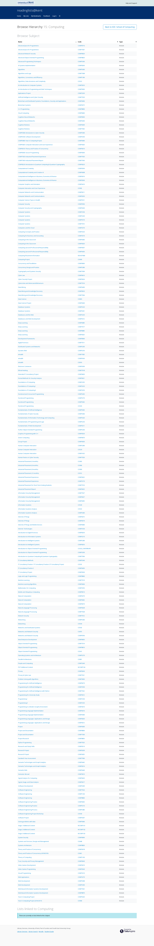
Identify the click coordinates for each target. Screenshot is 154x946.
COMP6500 (81, 572)
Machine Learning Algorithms (27, 584)
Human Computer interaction (27, 453)
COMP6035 (81, 754)
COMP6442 (81, 762)
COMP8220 (81, 164)
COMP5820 (81, 145)
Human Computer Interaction (27, 446)
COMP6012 (81, 723)
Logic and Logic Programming (27, 576)
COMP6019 (81, 865)
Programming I (22, 699)
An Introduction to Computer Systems (30, 85)
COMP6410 (81, 184)
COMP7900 (81, 758)
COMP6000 (81, 727)
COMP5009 (81, 786)
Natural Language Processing (27, 608)
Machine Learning (23, 580)
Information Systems (24, 505)
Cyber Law (21, 275)
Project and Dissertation (25, 730)
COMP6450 (81, 568)
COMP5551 (81, 200)
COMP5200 (81, 430)
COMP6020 (81, 244)
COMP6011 (81, 192)
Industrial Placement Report (27, 489)
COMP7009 (81, 271)
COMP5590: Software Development (29, 137)
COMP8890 (81, 109)
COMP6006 (81, 101)
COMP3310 (81, 873)
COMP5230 (81, 422)
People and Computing (25, 663)
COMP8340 (81, 861)
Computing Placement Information (29, 256)
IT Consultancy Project (25, 572)
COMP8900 (81, 263)
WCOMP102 (81, 829)
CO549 (80, 505)
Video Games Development (27, 865)
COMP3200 (81, 552)
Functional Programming (25, 398)
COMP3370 (81, 228)
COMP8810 (81, 647)
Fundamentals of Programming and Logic (31, 422)
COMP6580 (81, 715)
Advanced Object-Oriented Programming (31, 58)
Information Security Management (29, 493)
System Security (23, 837)
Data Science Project (24, 303)
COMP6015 (81, 517)
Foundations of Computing (26, 382)
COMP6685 (81, 323)
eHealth (20, 354)
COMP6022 (81, 477)
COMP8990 (81, 837)
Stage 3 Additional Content (26, 833)
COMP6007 (81, 248)
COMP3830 (81, 679)
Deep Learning (22, 323)
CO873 (80, 632)
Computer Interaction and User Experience (31, 188)
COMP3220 (81, 386)
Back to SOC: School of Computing (120, 27)
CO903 (80, 461)
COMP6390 (81, 366)
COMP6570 (81, 521)
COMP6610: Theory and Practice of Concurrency (33, 149)
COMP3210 (81, 537)
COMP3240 (81, 216)
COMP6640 (81, 153)
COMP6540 (81, 869)
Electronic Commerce (24, 366)
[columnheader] (47, 42)
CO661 (80, 853)
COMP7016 (81, 283)
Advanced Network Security (27, 54)
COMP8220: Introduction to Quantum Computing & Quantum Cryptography (41, 164)
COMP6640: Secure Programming (28, 153)
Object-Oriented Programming (27, 647)
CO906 (80, 465)
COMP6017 (81, 782)
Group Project (22, 442)
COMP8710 (81, 46)
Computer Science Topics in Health (29, 200)
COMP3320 (81, 232)
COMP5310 (81, 806)
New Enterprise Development (27, 639)
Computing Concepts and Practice (28, 232)
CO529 (80, 449)
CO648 (80, 841)
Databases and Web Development (29, 319)
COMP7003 (81, 129)
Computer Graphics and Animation (29, 184)
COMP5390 (81, 885)
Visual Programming (24, 873)
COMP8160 (81, 358)
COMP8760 (81, 204)
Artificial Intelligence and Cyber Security (30, 97)
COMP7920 (81, 157)
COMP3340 (81, 663)
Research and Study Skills (26, 746)
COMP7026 (81, 457)
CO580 (80, 901)
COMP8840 (81, 576)
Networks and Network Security (28, 632)
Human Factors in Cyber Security (28, 457)
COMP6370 (81, 596)
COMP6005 (81, 501)
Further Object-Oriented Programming (30, 430)
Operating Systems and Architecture (29, 655)
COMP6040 (81, 303)
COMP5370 (81, 398)
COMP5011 (81, 426)
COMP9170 (81, 481)
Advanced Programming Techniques (29, 61)
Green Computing (23, 438)
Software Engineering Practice (27, 802)
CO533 (80, 509)
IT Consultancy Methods (25, 560)
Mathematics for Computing (27, 588)
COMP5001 (81, 311)
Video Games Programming (27, 869)
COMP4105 (81, 382)
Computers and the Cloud (26, 228)
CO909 (80, 469)
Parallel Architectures (25, 659)
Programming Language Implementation (30, 711)
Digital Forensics (23, 343)
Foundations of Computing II (27, 390)
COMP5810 (81, 85)
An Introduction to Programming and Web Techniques (35, 89)
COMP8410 (81, 275)
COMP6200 (81, 750)
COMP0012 (81, 695)
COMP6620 (81, 778)
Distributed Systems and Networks (29, 347)
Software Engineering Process (27, 810)
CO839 (80, 299)
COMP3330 (81, 93)
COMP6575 (81, 105)
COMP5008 (81, 881)
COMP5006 (81, 414)
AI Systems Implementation (26, 65)
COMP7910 (81, 485)
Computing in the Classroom (27, 240)
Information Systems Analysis (27, 509)
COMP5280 (81, 540)
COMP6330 (81, 196)
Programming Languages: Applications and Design (34, 719)
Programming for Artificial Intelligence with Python (33, 691)
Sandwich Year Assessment (27, 758)
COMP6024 (81, 279)
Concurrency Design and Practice (28, 267)
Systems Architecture (25, 845)
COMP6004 (81, 584)
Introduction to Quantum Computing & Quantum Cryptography (37, 556)
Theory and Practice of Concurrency (29, 849)
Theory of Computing (24, 857)
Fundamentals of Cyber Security (28, 414)
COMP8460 (81, 113)
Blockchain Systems (24, 105)
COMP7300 (81, 734)
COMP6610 (81, 149)
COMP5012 (81, 319)
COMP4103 (81, 703)
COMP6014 (81, 766)
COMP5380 (81, 267)
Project (20, 727)
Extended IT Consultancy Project (28, 374)
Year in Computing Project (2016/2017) (30, 901)
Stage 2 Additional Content (26, 829)
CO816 (80, 362)
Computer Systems (24, 212)
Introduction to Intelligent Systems (29, 540)
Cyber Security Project (25, 279)
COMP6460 (81, 240)
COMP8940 (81, 339)
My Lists (26, 16)
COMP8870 (81, 893)
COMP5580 (81, 133)
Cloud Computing (23, 113)
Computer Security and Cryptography (30, 208)
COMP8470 (81, 438)
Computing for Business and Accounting (30, 236)
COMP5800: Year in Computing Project (30, 141)
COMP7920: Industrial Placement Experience (32, 157)
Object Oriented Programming (27, 643)
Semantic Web (22, 770)
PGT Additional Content (25, 667)
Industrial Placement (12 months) (28, 473)
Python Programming (24, 742)
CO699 (80, 259)
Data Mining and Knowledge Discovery (30, 291)
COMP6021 (81, 378)
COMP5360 (81, 61)
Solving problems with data (26, 822)
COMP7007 (81, 50)
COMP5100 (81, 794)
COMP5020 (81, 897)
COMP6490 (81, 287)
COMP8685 (81, 331)
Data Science (22, 299)
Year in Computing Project (26, 897)
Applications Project (24, 93)
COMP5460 (81, 513)
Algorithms (21, 69)
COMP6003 (81, 802)
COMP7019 (81, 580)
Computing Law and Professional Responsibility (33, 248)
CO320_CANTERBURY (84, 548)
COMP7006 (81, 556)
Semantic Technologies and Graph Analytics (32, 762)
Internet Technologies (25, 529)
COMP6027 (81, 497)
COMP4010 (81, 707)
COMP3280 (81, 446)
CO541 (80, 651)
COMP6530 (81, 434)
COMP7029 (81, 97)
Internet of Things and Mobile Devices (30, 525)
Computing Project (24, 259)
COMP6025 (81, 335)
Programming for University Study (28, 695)
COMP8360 (81, 117)
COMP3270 (81, 877)
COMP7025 (81, 889)
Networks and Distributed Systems (29, 628)
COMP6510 (81, 746)
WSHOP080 (81, 256)
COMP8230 (81, 533)
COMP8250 (81, 544)
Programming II (23, 703)
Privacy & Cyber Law (24, 675)
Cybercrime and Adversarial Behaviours (30, 283)
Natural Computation (24, 596)
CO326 (80, 406)
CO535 (80, 564)
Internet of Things (23, 517)
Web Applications (23, 877)
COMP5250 (81, 351)
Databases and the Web (26, 315)
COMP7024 (81, 790)
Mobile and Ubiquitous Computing (29, 592)
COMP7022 (81, 691)
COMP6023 (81, 489)
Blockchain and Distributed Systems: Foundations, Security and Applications (42, 101)
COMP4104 (81, 529)
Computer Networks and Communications (31, 196)
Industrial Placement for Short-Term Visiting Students (35, 485)
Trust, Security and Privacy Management (31, 861)
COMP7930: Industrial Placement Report (30, 160)
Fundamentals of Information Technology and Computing (36, 418)
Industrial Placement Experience (28, 477)
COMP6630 (81, 719)
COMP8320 (81, 291)
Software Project (23, 818)
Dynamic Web (22, 351)
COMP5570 (81, 220)
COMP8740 (81, 635)
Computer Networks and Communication (31, 192)
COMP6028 (81, 608)
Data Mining (22, 287)
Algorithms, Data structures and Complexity (31, 81)
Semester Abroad (23, 774)
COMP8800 (81, 730)
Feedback (46, 16)
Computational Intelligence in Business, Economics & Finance (37, 176)
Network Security (23, 616)
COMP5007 (81, 818)
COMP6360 (81, 121)
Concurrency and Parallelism (27, 263)
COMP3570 (81, 236)
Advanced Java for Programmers (28, 46)
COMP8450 (81, 639)
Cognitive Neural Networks (26, 117)
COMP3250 (81, 390)
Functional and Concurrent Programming (31, 394)
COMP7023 (81, 742)
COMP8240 (81, 671)
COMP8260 (81, 65)
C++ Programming (23, 109)
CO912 (80, 473)
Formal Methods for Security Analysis (30, 378)
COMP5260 (81, 347)
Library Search (33, 931)
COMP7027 (81, 493)
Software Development (25, 786)
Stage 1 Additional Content (26, 825)
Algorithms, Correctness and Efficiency (30, 77)
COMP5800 (81, 141)
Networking (21, 620)
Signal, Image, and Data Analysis (28, 782)
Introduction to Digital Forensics (28, 533)
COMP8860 (81, 798)
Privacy (20, 671)
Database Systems (24, 307)
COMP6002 (81, 600)
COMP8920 (81, 54)
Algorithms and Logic (24, 73)
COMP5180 (81, 77)
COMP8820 (81, 58)
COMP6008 (81, 172)
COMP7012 (81, 616)
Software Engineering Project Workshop (30, 814)
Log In (54, 16)
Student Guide (49, 931)
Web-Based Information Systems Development (33, 889)
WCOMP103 (81, 833)
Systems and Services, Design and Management (33, 841)
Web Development (24, 881)
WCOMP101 (81, 825)
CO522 (80, 81)
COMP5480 (81, 810)
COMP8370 (81, 604)
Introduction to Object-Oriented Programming (32, 548)
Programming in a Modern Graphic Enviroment (32, 707)
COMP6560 (81, 180)
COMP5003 (81, 410)
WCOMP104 (81, 667)
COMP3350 (81, 588)
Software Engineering (25, 790)
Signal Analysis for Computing (27, 778)
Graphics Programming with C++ (28, 434)
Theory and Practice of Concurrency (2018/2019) (33, 853)
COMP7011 (81, 343)
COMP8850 (81, 738)
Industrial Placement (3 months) (28, 461)
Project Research (23, 738)
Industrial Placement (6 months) (28, 465)
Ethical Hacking (23, 370)
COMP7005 (81, 354)
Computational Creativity (26, 168)
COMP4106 (81, 212)
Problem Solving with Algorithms (28, 679)
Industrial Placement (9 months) (28, 469)
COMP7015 (81, 224)
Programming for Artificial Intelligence (30, 683)
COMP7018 (81, 370)
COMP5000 (81, 69)
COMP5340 (81, 560)
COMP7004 (81, 295)
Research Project (23, 750)
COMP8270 (81, 683)
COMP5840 (81, 822)
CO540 (80, 814)
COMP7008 (81, 73)
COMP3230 (81, 315)
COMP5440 (81, 620)
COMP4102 (81, 453)
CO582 (80, 188)
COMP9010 (81, 774)
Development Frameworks (26, 339)
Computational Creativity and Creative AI (31, 172)
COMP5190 (81, 857)
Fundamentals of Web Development (29, 426)
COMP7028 (81, 612)
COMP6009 (81, 125)
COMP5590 (81, 137)
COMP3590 (81, 687)
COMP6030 (81, 442)
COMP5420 (81, 418)
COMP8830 (81, 845)
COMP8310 (81, 592)
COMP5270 (81, 655)
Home (19, 16)
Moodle (41, 931)
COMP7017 (81, 327)
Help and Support (131, 3)
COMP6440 (81, 770)
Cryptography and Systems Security (29, 271)
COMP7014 (81, 643)
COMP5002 (81, 402)
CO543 (80, 628)
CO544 (80, 624)
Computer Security (24, 204)
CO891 (80, 659)
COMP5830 (81, 89)
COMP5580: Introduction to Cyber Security (31, 133)
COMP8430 (81, 374)
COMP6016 (81, 711)
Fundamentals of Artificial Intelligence (30, 410)
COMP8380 (81, 525)
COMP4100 (81, 699)
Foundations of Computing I (27, 386)
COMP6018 (81, 849)
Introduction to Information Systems (29, 537)
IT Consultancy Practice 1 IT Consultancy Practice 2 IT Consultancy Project (41, 564)
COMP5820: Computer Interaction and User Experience (35, 145)
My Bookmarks (36, 16)
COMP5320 (81, 307)
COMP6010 (81, 176)
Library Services (22, 931)
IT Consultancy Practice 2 (26, 568)
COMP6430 (81, 252)
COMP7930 (81, 160)
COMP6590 (81, 168)
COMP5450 (81, 394)
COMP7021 (81, 675)
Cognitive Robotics (24, 125)
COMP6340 (81, 208)
